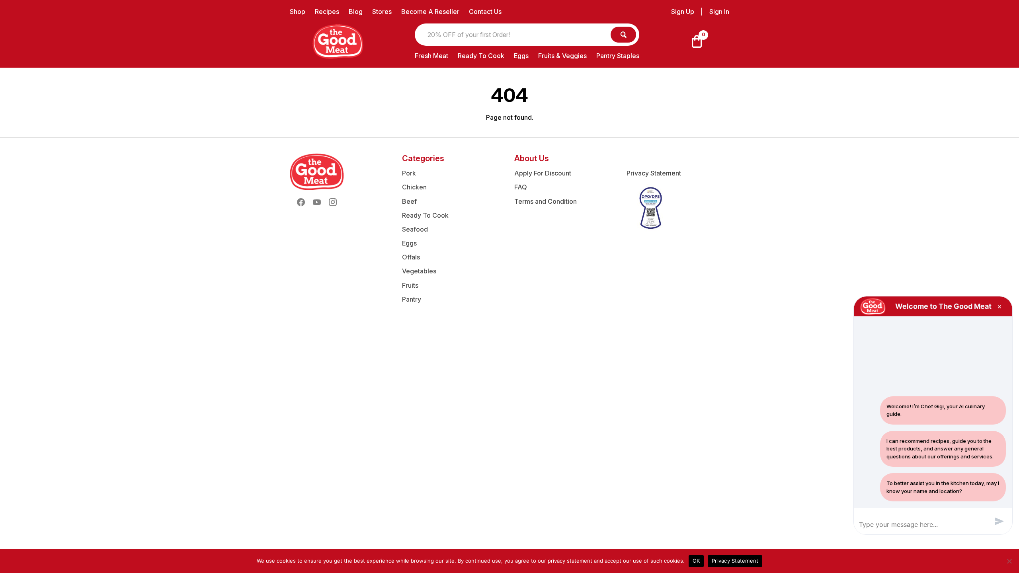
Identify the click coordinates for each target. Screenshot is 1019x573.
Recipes (327, 12)
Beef (409, 201)
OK (696, 560)
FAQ (520, 187)
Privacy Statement (654, 173)
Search (623, 35)
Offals (411, 257)
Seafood (415, 229)
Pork (409, 173)
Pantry (411, 299)
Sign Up (682, 12)
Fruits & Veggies (562, 56)
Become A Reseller (430, 12)
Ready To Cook (481, 56)
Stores (382, 12)
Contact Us (485, 12)
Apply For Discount (542, 173)
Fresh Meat (431, 56)
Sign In (719, 12)
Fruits (410, 285)
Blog (356, 12)
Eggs (521, 56)
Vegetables (419, 271)
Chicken (414, 187)
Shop (297, 12)
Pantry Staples (617, 56)
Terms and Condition (545, 201)
